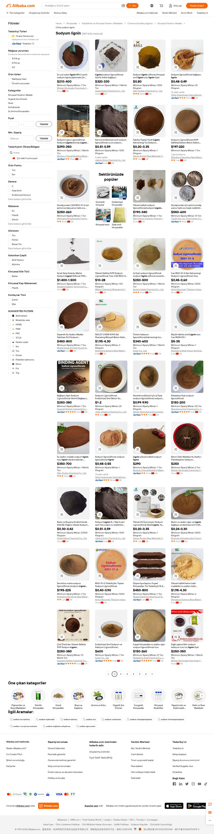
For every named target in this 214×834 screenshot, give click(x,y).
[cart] (162, 6)
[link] (210, 804)
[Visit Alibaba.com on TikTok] (206, 784)
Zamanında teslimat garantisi (62, 760)
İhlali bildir (136, 778)
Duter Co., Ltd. (140, 350)
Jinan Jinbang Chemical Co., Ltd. (111, 412)
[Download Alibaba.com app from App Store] (174, 806)
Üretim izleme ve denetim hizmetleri (65, 772)
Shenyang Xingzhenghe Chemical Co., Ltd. (73, 218)
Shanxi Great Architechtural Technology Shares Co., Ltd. (73, 348)
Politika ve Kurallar (56, 778)
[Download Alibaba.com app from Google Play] (197, 806)
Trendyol (140, 819)
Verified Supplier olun (182, 766)
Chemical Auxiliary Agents (140, 23)
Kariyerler (11, 766)
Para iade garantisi (56, 754)
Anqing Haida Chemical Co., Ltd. (148, 289)
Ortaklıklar (177, 772)
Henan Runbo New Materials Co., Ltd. (149, 156)
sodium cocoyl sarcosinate (25, 726)
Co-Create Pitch (14, 754)
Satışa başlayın (179, 754)
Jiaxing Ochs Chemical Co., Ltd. (110, 160)
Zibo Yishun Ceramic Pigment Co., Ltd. (149, 218)
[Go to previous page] (108, 674)
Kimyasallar (71, 23)
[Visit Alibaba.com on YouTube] (199, 784)
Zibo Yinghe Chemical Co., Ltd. (147, 91)
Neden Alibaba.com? (16, 748)
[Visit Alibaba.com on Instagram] (193, 784)
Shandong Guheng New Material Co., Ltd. (111, 350)
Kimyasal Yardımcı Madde (169, 23)
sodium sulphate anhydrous (58, 726)
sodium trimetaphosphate (172, 719)
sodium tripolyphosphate (141, 719)
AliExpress (62, 819)
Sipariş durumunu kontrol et (185, 760)
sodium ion (91, 719)
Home (59, 23)
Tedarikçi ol (177, 748)
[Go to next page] (152, 674)
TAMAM (44, 124)
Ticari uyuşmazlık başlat (142, 760)
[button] (123, 6)
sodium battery (70, 719)
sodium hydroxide (47, 719)
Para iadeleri (137, 766)
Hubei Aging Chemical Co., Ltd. (110, 91)
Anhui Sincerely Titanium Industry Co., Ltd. (187, 289)
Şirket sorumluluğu (15, 760)
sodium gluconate (87, 726)
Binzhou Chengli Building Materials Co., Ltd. (73, 156)
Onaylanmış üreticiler (99, 751)
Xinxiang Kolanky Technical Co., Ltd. (73, 286)
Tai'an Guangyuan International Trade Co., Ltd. (187, 95)
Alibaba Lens (22, 806)
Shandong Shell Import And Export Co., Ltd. (187, 350)
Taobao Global (120, 819)
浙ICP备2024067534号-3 (187, 829)
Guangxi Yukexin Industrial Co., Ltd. (73, 409)
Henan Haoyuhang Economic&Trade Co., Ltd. (149, 412)
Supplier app (91, 806)
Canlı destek (137, 754)
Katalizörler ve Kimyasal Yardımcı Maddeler (102, 23)
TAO (131, 819)
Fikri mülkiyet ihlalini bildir (143, 772)
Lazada (107, 819)
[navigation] (30, 349)
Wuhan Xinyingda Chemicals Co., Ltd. (73, 88)
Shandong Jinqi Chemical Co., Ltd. (187, 409)
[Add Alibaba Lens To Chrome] (48, 806)
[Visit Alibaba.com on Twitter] (187, 784)
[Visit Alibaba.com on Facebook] (174, 784)
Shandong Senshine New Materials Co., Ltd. (187, 157)
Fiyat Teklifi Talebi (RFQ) (100, 757)
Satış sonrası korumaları (59, 766)
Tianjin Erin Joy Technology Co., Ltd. (187, 218)
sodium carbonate (113, 719)
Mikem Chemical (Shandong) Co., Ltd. (111, 289)
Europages (152, 819)
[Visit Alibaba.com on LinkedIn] (181, 784)
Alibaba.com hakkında (17, 741)
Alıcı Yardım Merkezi (140, 748)
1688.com (75, 819)
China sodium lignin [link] (65, 27)
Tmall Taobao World (91, 819)
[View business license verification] (135, 829)
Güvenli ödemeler (56, 748)
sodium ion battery (21, 719)
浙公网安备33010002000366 (158, 829)
